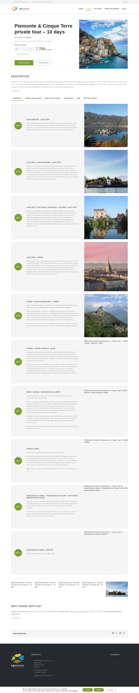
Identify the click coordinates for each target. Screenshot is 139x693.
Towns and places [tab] (33, 98)
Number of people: (21, 45)
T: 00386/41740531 (40, 672)
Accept (87, 690)
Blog (124, 9)
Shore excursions (112, 9)
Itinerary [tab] (17, 98)
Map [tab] (78, 98)
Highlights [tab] (69, 98)
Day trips (98, 9)
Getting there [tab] (90, 98)
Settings (110, 690)
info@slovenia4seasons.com (43, 675)
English (125, 2)
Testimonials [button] (44, 63)
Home (81, 9)
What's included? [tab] (53, 98)
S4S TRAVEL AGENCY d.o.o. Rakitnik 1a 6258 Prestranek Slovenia (43, 664)
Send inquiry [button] (24, 63)
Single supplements (23, 54)
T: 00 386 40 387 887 (41, 670)
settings (75, 691)
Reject (99, 690)
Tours (88, 9)
